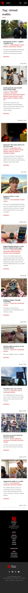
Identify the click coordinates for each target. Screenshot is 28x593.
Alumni (12, 438)
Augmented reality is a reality (13, 481)
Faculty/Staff (16, 94)
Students (12, 153)
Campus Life (13, 92)
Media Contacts (19, 580)
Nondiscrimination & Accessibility (11, 578)
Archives (14, 542)
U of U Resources (14, 556)
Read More (6, 56)
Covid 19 (19, 390)
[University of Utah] (14, 566)
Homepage (14, 535)
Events (14, 540)
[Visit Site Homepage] (14, 523)
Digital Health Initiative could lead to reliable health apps (13, 247)
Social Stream (14, 555)
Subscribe (14, 544)
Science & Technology (14, 253)
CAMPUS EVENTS (14, 553)
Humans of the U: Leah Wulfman (11, 197)
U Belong (15, 98)
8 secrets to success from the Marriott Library (12, 436)
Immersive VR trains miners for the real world (13, 145)
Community (6, 440)
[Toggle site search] (20, 3)
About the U (12, 580)
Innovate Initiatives (14, 149)
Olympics (10, 98)
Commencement (7, 94)
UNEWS (14, 551)
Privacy (7, 580)
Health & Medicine (15, 45)
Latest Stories (12, 46)
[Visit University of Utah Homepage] (2, 3)
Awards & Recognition (16, 249)
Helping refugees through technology (11, 300)
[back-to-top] (26, 590)
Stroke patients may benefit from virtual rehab (12, 88)
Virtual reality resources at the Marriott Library (13, 347)
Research (19, 46)
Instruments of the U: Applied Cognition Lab (13, 42)
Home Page (20, 440)
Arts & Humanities (15, 199)
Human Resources (14, 96)
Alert (11, 91)
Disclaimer (22, 578)
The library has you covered (12, 389)
